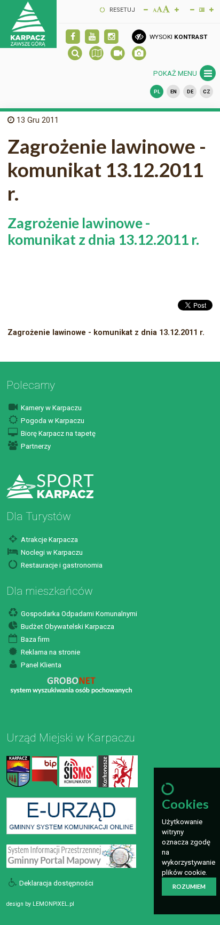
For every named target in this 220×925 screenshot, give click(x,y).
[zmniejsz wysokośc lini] (192, 9)
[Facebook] (73, 37)
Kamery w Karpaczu (50, 408)
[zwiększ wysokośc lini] (177, 9)
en (173, 91)
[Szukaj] (75, 53)
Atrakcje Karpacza (48, 540)
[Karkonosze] (118, 771)
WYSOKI (177, 37)
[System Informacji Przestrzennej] (71, 856)
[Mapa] (96, 53)
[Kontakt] (18, 771)
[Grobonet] (71, 685)
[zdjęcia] (139, 53)
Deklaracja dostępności (56, 883)
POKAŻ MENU (176, 73)
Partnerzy (35, 446)
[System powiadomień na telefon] (78, 771)
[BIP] (45, 771)
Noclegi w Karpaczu (51, 552)
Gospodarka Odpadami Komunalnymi (78, 614)
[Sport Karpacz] (49, 486)
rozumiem (189, 886)
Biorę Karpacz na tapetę (57, 433)
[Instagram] (111, 37)
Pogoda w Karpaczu (51, 421)
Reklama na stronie (49, 652)
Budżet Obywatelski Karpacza (66, 627)
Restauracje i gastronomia (61, 565)
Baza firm (34, 639)
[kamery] (117, 53)
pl (157, 91)
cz (206, 91)
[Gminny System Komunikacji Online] (71, 815)
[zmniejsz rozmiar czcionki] (146, 9)
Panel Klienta (40, 665)
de (190, 91)
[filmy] (92, 37)
